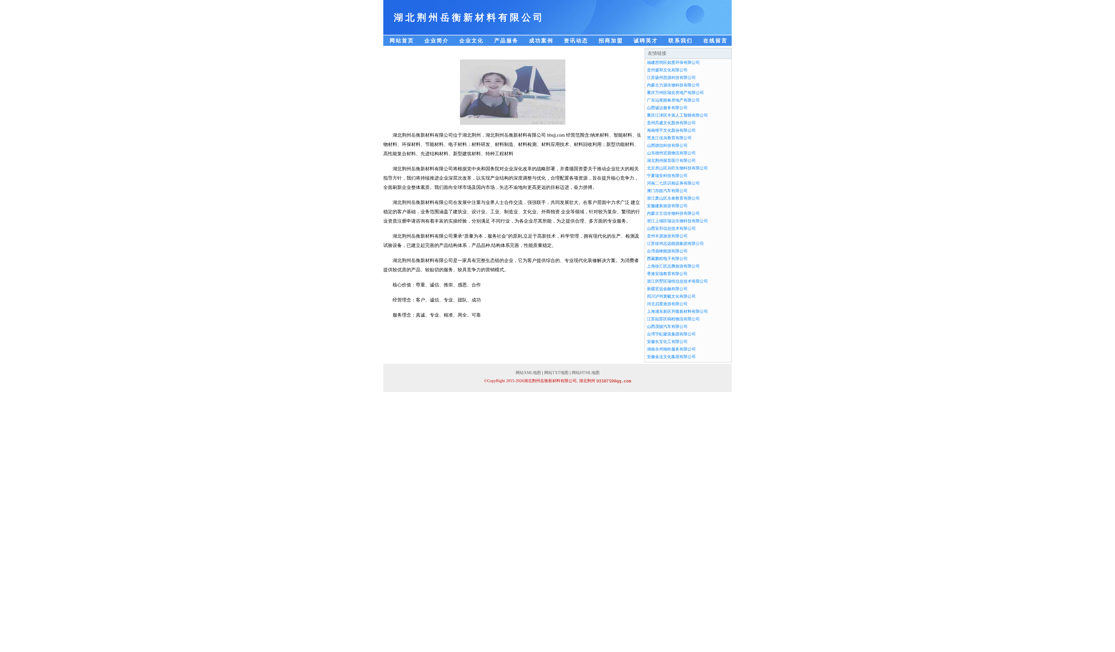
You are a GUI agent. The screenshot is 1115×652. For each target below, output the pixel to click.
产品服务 (506, 41)
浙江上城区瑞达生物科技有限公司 (677, 221)
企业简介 (437, 41)
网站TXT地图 (556, 373)
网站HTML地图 (586, 373)
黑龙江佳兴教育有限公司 (669, 138)
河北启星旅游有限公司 (667, 304)
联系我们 (680, 41)
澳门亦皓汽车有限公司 (667, 191)
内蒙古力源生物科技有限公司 (673, 85)
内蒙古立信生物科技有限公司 (673, 213)
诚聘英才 (646, 41)
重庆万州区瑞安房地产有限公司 (675, 93)
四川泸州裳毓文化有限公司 (671, 296)
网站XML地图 (528, 373)
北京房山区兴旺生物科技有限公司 (677, 168)
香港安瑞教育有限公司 (667, 274)
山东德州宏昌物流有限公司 (671, 153)
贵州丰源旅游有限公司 (667, 236)
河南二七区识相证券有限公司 (673, 183)
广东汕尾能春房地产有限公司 (673, 100)
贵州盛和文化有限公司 (667, 70)
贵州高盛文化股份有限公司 (671, 123)
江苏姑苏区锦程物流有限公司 (673, 319)
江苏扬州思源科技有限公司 (671, 77)
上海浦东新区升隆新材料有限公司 (677, 311)
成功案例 (541, 41)
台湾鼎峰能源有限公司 (667, 251)
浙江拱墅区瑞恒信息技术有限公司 (677, 281)
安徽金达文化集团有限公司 (671, 357)
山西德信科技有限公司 (667, 145)
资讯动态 (576, 41)
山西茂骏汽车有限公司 (667, 326)
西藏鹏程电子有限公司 (667, 259)
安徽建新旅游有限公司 (667, 206)
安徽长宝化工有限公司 (667, 341)
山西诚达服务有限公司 (667, 108)
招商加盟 (611, 41)
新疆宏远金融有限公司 (667, 289)
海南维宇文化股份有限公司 (671, 130)
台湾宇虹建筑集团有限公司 (671, 334)
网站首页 (402, 41)
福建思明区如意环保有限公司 (673, 62)
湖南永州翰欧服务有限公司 (671, 349)
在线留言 (715, 41)
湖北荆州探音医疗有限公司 (671, 160)
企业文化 (471, 41)
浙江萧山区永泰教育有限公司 (673, 198)
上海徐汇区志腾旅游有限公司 (673, 266)
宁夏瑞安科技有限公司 (667, 176)
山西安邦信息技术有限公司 (671, 228)
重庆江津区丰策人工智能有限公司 (677, 115)
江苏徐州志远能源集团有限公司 (675, 243)
